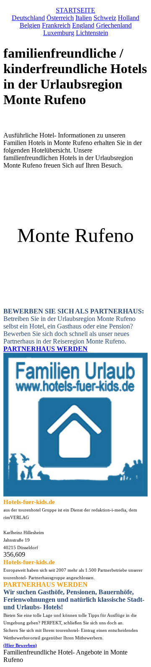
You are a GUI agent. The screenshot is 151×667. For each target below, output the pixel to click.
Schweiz (105, 17)
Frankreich (56, 25)
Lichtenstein (92, 32)
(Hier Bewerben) (20, 645)
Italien (84, 17)
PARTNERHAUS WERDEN (45, 348)
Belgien (30, 25)
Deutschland (28, 17)
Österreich (60, 17)
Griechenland (114, 25)
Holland (128, 17)
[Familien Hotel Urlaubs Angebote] (75, 494)
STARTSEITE (75, 10)
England (83, 25)
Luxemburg (58, 32)
